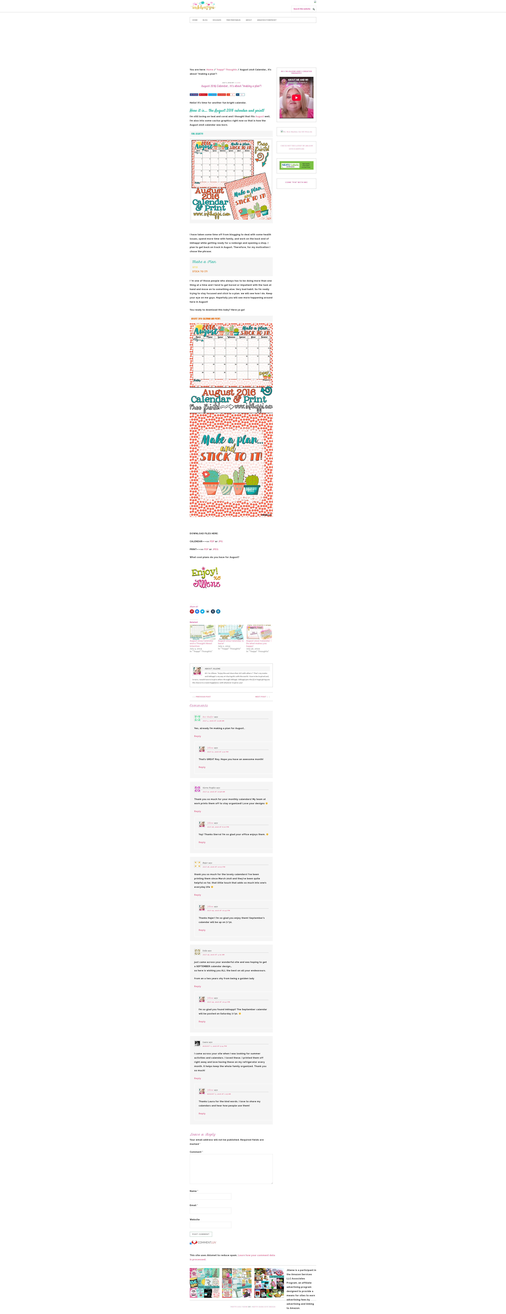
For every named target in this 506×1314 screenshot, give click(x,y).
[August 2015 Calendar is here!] (231, 632)
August (260, 116)
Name (194, 1191)
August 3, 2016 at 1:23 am (219, 1094)
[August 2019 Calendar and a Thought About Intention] (202, 632)
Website (195, 1219)
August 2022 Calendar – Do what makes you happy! (259, 643)
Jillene (210, 748)
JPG (220, 541)
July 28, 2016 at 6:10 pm (218, 827)
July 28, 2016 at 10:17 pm (214, 867)
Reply (197, 736)
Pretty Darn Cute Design (263, 1307)
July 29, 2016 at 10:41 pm (218, 1002)
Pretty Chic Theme (239, 1307)
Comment (196, 1152)
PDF (211, 541)
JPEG (215, 549)
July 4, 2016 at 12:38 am (213, 721)
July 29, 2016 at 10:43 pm (218, 910)
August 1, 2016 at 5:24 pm (215, 1046)
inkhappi (209, 5)
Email (194, 1205)
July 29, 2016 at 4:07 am (214, 955)
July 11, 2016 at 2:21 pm (217, 752)
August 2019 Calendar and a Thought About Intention (201, 643)
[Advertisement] (253, 45)
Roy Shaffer (208, 717)
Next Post (260, 697)
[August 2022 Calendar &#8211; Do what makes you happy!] (259, 632)
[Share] (228, 94)
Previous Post (203, 697)
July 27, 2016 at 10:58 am (214, 792)
